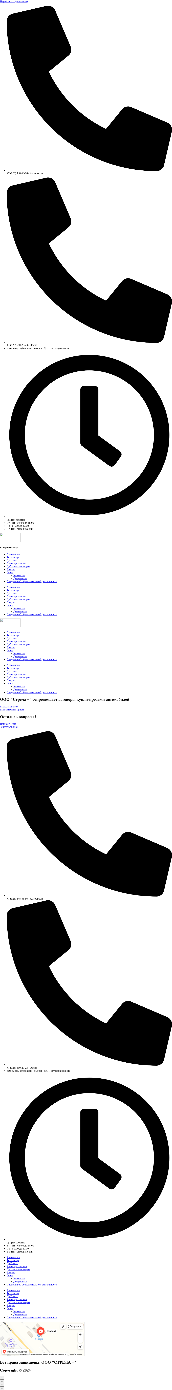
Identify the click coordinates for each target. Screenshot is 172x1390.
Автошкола (13, 554)
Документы (20, 578)
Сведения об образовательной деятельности (32, 581)
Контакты (19, 575)
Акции (11, 569)
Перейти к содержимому (14, 1)
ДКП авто (12, 560)
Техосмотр (13, 557)
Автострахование (17, 563)
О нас (10, 572)
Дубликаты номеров (18, 566)
